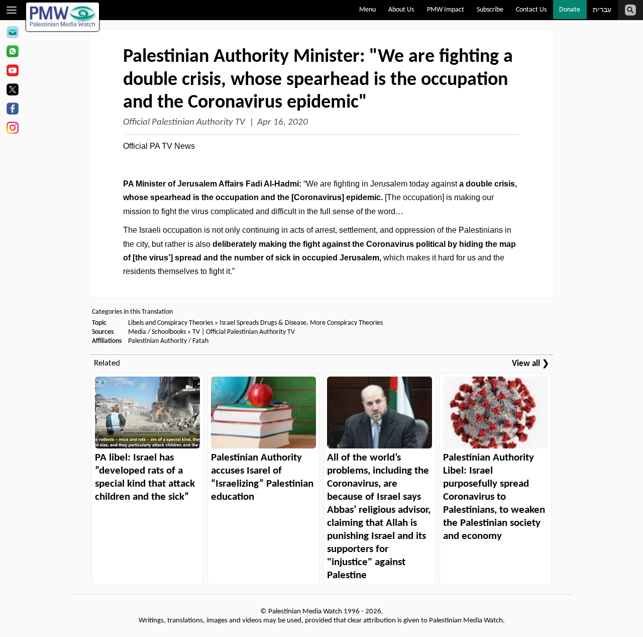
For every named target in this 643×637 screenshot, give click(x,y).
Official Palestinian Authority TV (184, 122)
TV (196, 332)
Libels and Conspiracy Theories (170, 323)
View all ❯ (530, 363)
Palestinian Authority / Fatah (168, 341)
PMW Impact (445, 10)
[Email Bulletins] (12, 33)
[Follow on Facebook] (12, 110)
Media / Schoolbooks (157, 332)
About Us (401, 10)
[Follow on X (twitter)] (12, 91)
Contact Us (531, 10)
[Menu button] (12, 10)
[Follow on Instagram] (12, 129)
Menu (367, 10)
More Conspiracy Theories (346, 323)
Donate (569, 10)
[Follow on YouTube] (12, 71)
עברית (602, 10)
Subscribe (490, 10)
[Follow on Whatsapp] (12, 52)
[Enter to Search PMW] (630, 10)
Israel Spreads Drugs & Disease (263, 323)
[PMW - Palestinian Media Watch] (62, 17)
